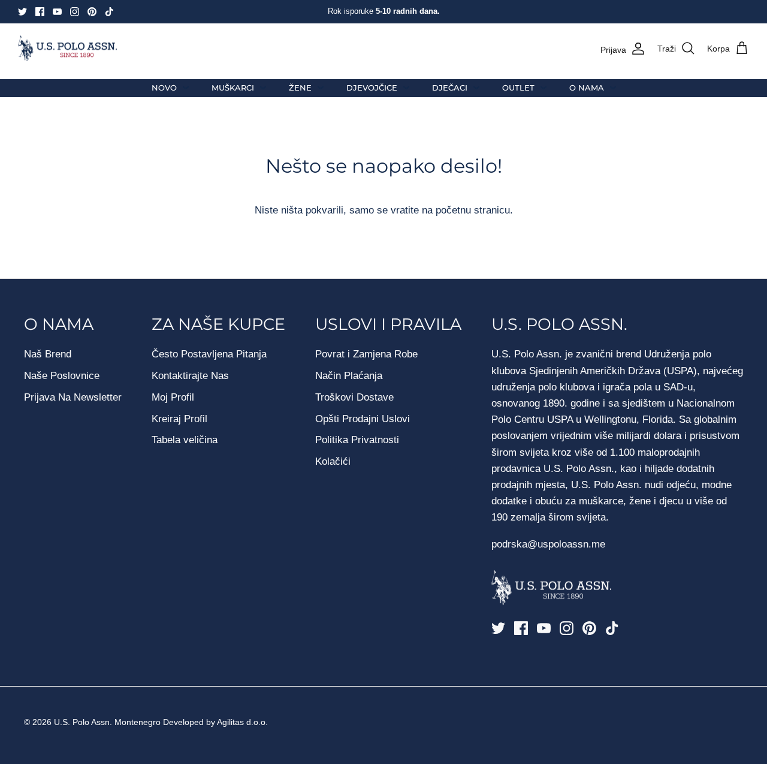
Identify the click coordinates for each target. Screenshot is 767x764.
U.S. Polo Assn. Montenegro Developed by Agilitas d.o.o (159, 722)
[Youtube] (57, 11)
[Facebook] (39, 11)
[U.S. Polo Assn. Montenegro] (67, 48)
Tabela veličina (185, 440)
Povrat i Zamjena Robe (366, 354)
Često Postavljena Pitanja (209, 354)
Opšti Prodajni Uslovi (362, 419)
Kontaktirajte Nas (190, 375)
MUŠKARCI (233, 87)
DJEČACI (449, 87)
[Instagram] (74, 11)
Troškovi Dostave (354, 397)
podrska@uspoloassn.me (548, 544)
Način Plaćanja (348, 375)
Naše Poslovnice (61, 375)
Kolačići (333, 461)
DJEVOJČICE (371, 87)
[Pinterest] (91, 11)
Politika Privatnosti (357, 440)
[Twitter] (22, 11)
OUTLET (518, 87)
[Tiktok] (109, 11)
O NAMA (586, 87)
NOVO (164, 87)
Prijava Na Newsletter (73, 397)
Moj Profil (173, 397)
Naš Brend (47, 354)
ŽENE (300, 87)
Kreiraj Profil (179, 419)
